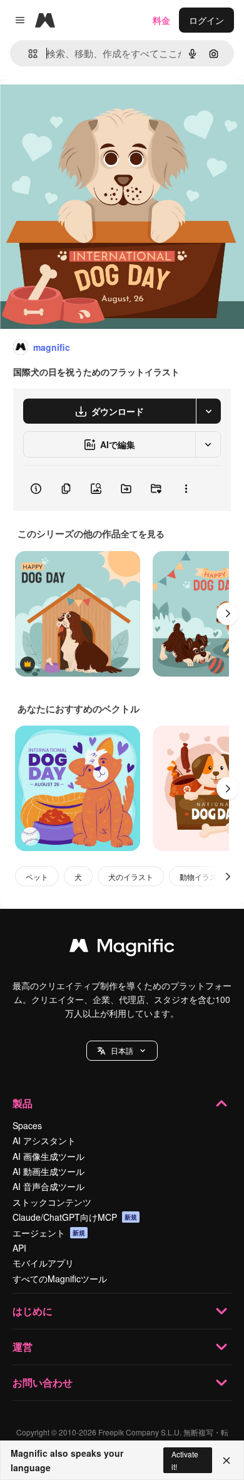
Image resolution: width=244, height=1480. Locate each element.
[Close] (226, 1460)
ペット (37, 876)
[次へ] (227, 614)
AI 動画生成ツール (48, 1171)
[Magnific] (122, 948)
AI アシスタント (44, 1140)
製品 (23, 1103)
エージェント (49, 1232)
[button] (122, 1051)
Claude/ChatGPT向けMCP (75, 1217)
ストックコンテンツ (52, 1202)
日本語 (122, 1050)
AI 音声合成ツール (48, 1186)
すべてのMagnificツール (60, 1278)
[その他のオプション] (185, 488)
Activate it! (184, 1460)
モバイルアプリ (43, 1263)
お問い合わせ (43, 1382)
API (19, 1247)
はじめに (33, 1311)
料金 (161, 20)
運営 (23, 1346)
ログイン (206, 20)
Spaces (27, 1125)
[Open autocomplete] (28, 53)
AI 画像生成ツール (48, 1156)
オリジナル (86, 107)
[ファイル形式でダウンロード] (208, 411)
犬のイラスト (130, 876)
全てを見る (143, 533)
